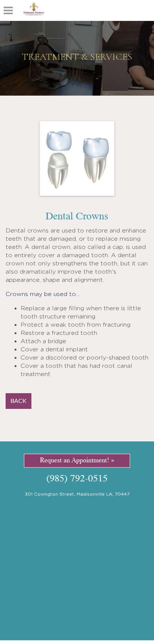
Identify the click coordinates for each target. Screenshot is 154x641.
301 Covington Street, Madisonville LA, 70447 (77, 494)
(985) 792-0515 (77, 479)
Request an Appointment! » (77, 460)
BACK (18, 401)
